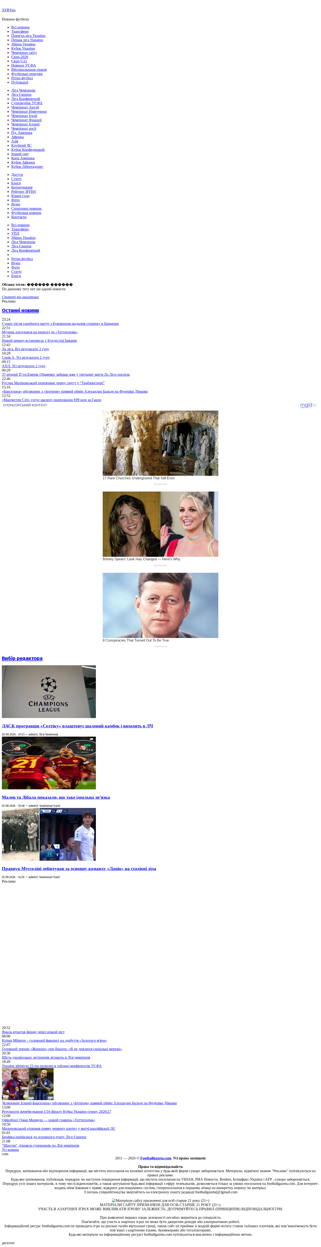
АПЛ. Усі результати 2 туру (24, 366)
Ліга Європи (21, 95)
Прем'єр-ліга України (28, 36)
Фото (15, 200)
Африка (17, 137)
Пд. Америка (21, 133)
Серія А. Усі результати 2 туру (26, 357)
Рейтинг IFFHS (23, 192)
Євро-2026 (19, 57)
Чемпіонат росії (23, 128)
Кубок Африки (23, 162)
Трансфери (20, 31)
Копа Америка (23, 158)
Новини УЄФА (23, 65)
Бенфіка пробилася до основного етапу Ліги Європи (44, 1137)
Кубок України (23, 48)
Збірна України (23, 44)
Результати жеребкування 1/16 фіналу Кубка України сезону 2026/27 (56, 1112)
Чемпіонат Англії (25, 107)
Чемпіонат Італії (24, 116)
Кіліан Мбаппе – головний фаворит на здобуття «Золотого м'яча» (54, 1040)
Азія (14, 141)
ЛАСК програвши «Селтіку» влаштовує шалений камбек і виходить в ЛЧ (77, 725)
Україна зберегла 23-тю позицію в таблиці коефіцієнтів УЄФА (52, 1066)
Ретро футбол (22, 78)
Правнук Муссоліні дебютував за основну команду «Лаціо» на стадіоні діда (79, 868)
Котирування (21, 187)
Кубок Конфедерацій (28, 150)
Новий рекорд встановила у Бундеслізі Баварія (39, 341)
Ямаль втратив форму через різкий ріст (33, 1032)
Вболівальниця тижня (29, 70)
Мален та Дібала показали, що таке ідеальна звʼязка (56, 797)
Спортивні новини (26, 208)
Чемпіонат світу (24, 53)
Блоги (16, 183)
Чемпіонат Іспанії (25, 124)
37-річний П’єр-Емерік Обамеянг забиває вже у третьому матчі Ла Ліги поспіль (66, 374)
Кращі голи (20, 196)
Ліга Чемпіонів (23, 90)
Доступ (17, 175)
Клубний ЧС (21, 145)
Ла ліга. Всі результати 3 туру (25, 349)
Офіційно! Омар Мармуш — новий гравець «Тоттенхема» (48, 1120)
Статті (16, 179)
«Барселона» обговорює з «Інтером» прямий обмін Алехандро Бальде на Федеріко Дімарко (75, 391)
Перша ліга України (27, 40)
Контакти (19, 217)
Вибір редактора (22, 658)
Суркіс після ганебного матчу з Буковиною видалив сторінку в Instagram (60, 324)
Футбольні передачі (27, 74)
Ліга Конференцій (25, 99)
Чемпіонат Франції (26, 120)
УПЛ (15, 233)
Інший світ (20, 154)
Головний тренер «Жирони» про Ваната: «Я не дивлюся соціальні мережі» (62, 1049)
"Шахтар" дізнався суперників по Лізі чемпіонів (40, 1145)
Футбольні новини (26, 213)
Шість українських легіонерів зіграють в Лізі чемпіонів (46, 1057)
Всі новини (20, 27)
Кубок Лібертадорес (27, 167)
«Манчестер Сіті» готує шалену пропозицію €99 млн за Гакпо (51, 400)
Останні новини (20, 310)
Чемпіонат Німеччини (29, 111)
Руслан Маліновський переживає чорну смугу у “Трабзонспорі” (53, 383)
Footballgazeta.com (155, 1158)
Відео (15, 204)
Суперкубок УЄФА (27, 103)
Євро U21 (19, 61)
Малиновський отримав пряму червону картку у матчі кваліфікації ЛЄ (58, 1128)
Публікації (19, 82)
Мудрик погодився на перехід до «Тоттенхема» (40, 332)
